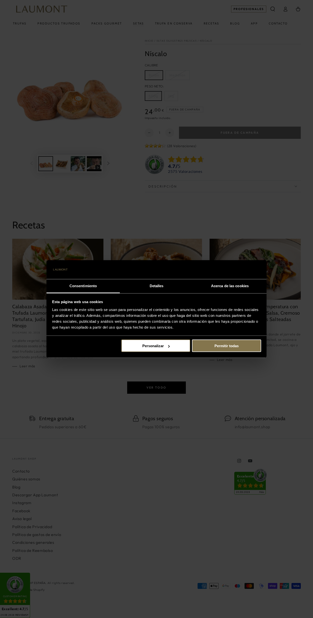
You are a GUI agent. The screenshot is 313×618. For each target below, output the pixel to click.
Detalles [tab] (157, 286)
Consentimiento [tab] (83, 286)
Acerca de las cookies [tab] (230, 286)
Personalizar (153, 346)
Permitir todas (226, 346)
